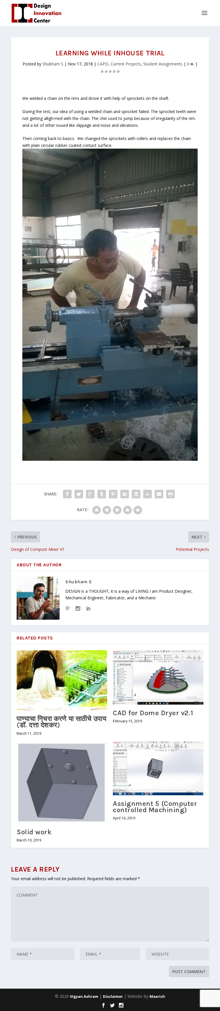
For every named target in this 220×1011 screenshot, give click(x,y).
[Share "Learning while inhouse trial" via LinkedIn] (124, 494)
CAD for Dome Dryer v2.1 (153, 713)
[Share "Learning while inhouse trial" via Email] (159, 494)
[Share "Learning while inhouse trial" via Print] (170, 494)
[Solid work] (62, 782)
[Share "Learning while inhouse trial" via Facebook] (67, 494)
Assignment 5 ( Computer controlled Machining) (155, 807)
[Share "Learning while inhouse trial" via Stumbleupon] (147, 494)
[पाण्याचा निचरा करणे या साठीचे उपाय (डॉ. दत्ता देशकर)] (62, 680)
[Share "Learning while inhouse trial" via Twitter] (79, 494)
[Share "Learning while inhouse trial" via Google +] (90, 494)
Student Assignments (162, 64)
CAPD (102, 64)
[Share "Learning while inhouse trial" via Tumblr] (101, 494)
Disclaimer (113, 996)
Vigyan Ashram (84, 996)
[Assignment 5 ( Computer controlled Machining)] (158, 768)
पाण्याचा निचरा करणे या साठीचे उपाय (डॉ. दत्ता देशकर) (61, 722)
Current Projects (126, 64)
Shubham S (52, 64)
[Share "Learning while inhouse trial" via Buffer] (136, 494)
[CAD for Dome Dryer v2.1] (158, 677)
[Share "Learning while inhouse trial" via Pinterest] (113, 494)
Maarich (157, 996)
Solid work (34, 832)
